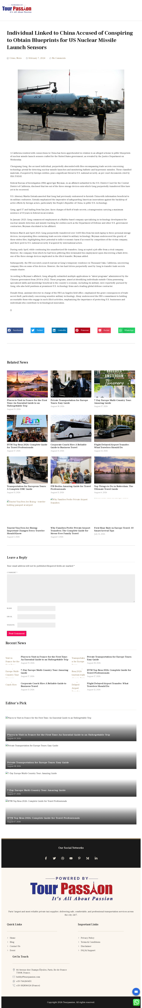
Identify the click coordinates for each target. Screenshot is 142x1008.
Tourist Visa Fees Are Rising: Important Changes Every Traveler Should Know (26, 530)
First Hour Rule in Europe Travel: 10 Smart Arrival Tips (114, 529)
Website (11, 625)
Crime (12, 58)
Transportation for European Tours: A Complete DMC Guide (26, 488)
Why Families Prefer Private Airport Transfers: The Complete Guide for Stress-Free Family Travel (70, 530)
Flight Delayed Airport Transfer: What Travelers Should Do (111, 446)
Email (9, 617)
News (19, 58)
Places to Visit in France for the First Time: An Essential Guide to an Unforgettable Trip (27, 403)
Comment (12, 573)
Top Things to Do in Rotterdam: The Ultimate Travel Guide (113, 488)
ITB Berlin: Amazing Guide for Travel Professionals (71, 488)
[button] (15, 330)
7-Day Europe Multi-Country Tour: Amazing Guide (112, 402)
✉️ (136, 992)
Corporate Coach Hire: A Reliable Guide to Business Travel (69, 446)
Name (9, 608)
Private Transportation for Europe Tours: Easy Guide (69, 402)
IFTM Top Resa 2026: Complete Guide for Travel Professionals (27, 446)
